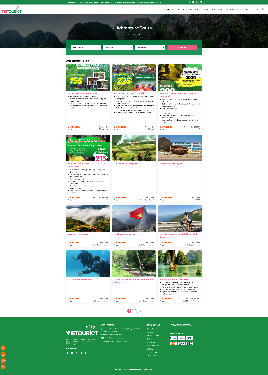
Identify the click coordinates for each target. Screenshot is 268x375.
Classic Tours (151, 329)
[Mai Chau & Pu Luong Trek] (134, 148)
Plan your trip (223, 9)
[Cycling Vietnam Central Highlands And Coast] (180, 218)
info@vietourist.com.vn (152, 2)
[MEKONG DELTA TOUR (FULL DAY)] (134, 77)
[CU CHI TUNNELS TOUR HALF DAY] (88, 77)
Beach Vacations (153, 346)
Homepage (165, 9)
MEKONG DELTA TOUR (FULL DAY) (129, 93)
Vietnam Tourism (134, 370)
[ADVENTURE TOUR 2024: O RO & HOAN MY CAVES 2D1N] (88, 148)
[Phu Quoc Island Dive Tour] (88, 263)
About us (175, 9)
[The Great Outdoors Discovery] (180, 263)
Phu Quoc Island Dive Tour (80, 279)
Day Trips (150, 332)
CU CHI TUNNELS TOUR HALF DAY (82, 93)
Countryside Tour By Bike (171, 163)
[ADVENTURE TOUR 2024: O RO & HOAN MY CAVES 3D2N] (180, 77)
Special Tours (152, 342)
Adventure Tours (153, 336)
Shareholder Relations (238, 9)
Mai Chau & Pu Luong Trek (126, 163)
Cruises (149, 339)
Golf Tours (150, 349)
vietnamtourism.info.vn (119, 341)
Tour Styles (197, 9)
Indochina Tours (152, 352)
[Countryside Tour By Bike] (180, 148)
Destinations (186, 9)
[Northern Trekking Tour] (88, 218)
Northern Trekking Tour (78, 234)
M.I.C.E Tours (151, 356)
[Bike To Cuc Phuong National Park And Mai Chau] (134, 263)
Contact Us (253, 9)
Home (127, 34)
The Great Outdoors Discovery (174, 279)
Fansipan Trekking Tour (125, 234)
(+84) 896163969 (128, 2)
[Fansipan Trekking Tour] (134, 218)
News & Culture (209, 9)
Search (183, 47)
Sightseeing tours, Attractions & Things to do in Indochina (90, 2)
